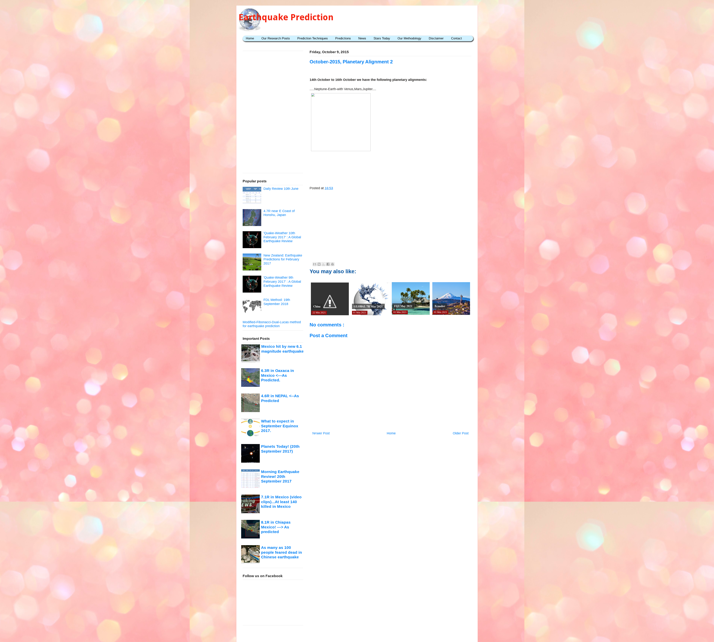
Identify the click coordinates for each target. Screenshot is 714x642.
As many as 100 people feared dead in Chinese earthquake (281, 552)
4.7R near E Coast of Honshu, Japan (279, 213)
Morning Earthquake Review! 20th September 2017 (280, 476)
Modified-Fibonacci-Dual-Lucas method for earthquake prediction (272, 324)
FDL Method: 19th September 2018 (276, 302)
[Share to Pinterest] (332, 264)
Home (250, 38)
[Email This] (314, 264)
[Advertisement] (390, 164)
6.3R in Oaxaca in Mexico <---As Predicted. (277, 375)
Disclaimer (436, 38)
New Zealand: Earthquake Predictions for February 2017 (282, 259)
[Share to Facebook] (328, 264)
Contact (456, 38)
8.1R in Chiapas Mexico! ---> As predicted (276, 527)
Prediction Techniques (312, 38)
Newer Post (321, 433)
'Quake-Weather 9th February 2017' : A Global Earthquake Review (282, 281)
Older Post (461, 433)
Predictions (343, 38)
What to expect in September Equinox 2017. (279, 426)
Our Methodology (409, 38)
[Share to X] (323, 264)
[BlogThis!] (319, 264)
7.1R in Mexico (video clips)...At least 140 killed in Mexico (281, 502)
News (362, 38)
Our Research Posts (275, 38)
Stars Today (382, 38)
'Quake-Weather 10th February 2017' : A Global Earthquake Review (282, 237)
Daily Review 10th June (280, 189)
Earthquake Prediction (286, 17)
